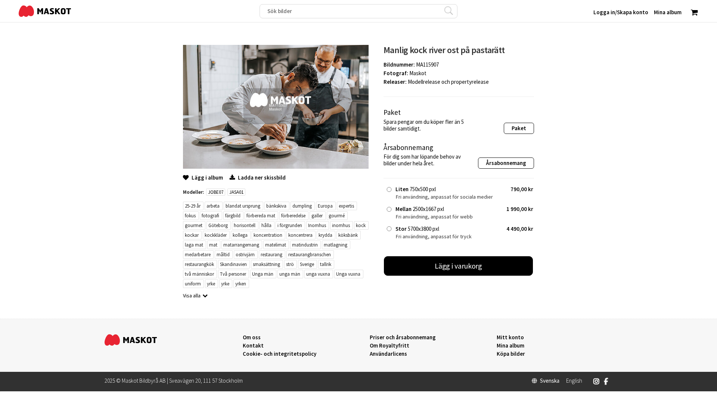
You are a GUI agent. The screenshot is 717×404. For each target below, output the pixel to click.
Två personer (233, 274)
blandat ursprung (243, 206)
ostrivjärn (245, 254)
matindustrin (305, 245)
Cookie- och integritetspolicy (279, 353)
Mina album (510, 345)
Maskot (417, 73)
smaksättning (266, 264)
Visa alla (192, 295)
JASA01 (236, 192)
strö (290, 264)
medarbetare (198, 254)
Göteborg (218, 225)
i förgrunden (289, 225)
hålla (266, 225)
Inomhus (317, 225)
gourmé (337, 215)
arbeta (213, 206)
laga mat (194, 245)
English (574, 380)
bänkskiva (276, 206)
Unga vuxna (348, 274)
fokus (190, 215)
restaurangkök (199, 264)
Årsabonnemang (506, 162)
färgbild (232, 215)
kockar (192, 235)
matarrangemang (241, 245)
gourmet (193, 225)
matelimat (275, 245)
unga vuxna (318, 274)
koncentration (268, 235)
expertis (346, 206)
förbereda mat (260, 215)
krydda (325, 235)
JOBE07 (215, 192)
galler (317, 215)
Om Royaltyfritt (389, 345)
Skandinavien (233, 264)
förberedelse (293, 215)
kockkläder (216, 235)
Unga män (262, 274)
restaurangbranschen (309, 254)
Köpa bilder (511, 354)
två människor (199, 274)
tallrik (325, 264)
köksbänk (348, 235)
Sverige (307, 264)
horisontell (244, 225)
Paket (519, 128)
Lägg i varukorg (458, 265)
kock (361, 225)
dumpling (302, 206)
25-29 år (193, 206)
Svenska (549, 380)
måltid (223, 254)
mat (213, 245)
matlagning (335, 245)
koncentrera (300, 235)
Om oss (252, 337)
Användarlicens (388, 354)
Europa (325, 206)
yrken (240, 284)
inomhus (341, 225)
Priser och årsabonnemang (403, 337)
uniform (193, 284)
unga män (289, 274)
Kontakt (253, 345)
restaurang (271, 254)
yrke (211, 284)
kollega (240, 235)
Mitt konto (510, 337)
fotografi (210, 215)
